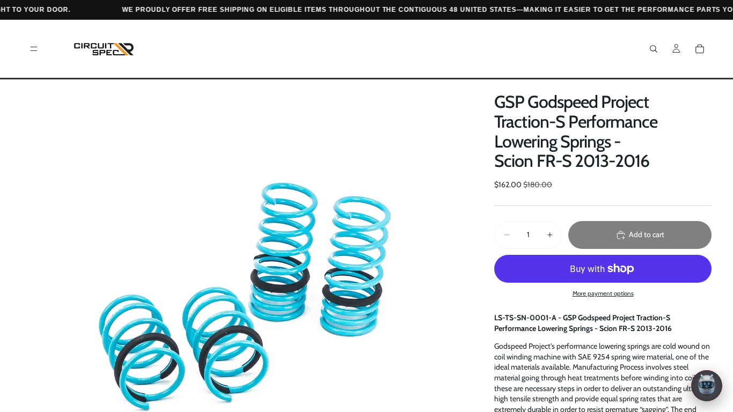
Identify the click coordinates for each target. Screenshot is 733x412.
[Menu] (33, 48)
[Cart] (700, 49)
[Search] (653, 49)
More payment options (603, 293)
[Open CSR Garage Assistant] (706, 385)
